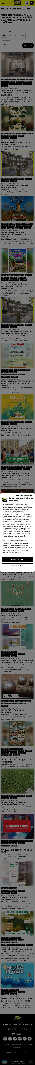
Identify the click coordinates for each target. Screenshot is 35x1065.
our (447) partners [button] (11, 504)
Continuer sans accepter (24, 495)
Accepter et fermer (17, 559)
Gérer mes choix (17, 566)
